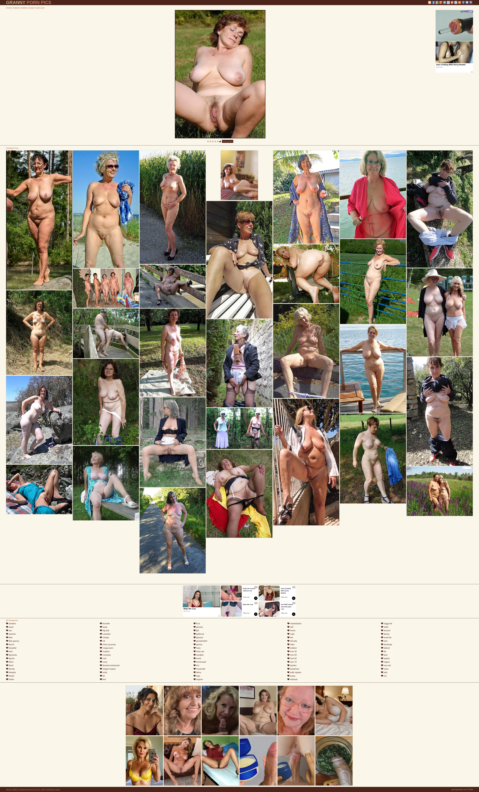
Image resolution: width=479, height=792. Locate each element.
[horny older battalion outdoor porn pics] (440, 209)
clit (103, 641)
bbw (10, 637)
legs (198, 676)
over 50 (293, 655)
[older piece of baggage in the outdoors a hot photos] (373, 369)
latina (198, 672)
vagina (386, 662)
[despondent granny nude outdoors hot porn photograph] (440, 491)
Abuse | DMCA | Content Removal (19, 790)
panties (293, 665)
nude (292, 634)
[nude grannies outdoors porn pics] (172, 352)
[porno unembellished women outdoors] (373, 458)
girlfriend (200, 634)
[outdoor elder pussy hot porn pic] (106, 333)
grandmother (201, 641)
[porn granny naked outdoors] (306, 197)
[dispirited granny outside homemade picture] (172, 207)
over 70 (293, 662)
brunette (106, 623)
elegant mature (109, 669)
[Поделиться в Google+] (440, 2)
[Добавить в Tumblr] (463, 2)
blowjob (12, 672)
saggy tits (387, 623)
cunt (104, 658)
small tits (387, 637)
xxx (385, 676)
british (11, 679)
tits (384, 651)
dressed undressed (111, 665)
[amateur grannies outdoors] (373, 281)
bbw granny (13, 641)
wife (385, 672)
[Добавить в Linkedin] (444, 2)
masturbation (295, 623)
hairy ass (200, 651)
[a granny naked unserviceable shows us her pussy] (306, 351)
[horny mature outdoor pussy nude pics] (220, 74)
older (292, 644)
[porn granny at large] (373, 194)
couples (106, 651)
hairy (198, 648)
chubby (105, 637)
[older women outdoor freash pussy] (239, 494)
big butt (105, 630)
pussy (292, 676)
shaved (386, 630)
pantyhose (294, 669)
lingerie (199, 679)
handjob (199, 655)
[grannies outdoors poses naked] (239, 363)
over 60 (293, 658)
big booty (12, 655)
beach (11, 644)
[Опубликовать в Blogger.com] (429, 2)
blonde (11, 669)
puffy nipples (295, 672)
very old (387, 665)
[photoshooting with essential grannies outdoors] (39, 220)
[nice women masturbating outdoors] (106, 483)
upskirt (386, 658)
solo (385, 641)
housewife (200, 669)
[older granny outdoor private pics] (306, 273)
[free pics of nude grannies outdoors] (239, 428)
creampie (106, 655)
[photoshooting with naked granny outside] (106, 209)
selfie (385, 627)
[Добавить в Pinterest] (452, 2)
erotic (104, 672)
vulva (385, 669)
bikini (10, 662)
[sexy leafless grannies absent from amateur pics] (440, 312)
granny (199, 644)
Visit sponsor (228, 141)
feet (104, 679)
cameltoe (106, 634)
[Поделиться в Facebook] (433, 2)
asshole (12, 634)
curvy (104, 662)
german (199, 627)
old (291, 637)
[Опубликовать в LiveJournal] (448, 2)
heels (198, 658)
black (10, 665)
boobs (11, 676)
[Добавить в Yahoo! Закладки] (470, 2)
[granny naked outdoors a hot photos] (106, 402)
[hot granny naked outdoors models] (172, 530)
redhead (293, 679)
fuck (198, 623)
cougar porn (107, 648)
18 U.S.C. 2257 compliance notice (46, 790)
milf (291, 627)
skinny (386, 634)
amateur (12, 623)
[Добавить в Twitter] (467, 2)
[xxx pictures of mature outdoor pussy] (39, 489)
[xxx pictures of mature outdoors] (39, 332)
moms (292, 630)
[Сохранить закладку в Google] (437, 2)
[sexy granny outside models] (440, 411)
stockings (387, 644)
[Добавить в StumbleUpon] (459, 2)
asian (11, 627)
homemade (201, 662)
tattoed (386, 648)
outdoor (293, 648)
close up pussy (109, 644)
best (10, 651)
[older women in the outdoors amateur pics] (172, 286)
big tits (11, 658)
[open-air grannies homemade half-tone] (239, 260)
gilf (197, 630)
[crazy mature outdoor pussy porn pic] (39, 420)
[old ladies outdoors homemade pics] (172, 442)
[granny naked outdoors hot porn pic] (106, 288)
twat (385, 655)
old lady (293, 641)
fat (103, 676)
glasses (199, 637)
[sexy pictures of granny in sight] (306, 462)
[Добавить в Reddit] (455, 2)
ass (10, 630)
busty (104, 627)
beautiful (12, 648)
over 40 (293, 651)
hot (197, 665)
